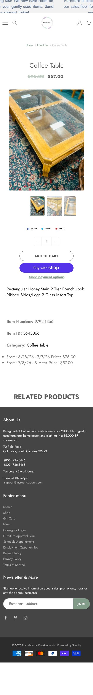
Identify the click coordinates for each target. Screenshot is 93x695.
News (7, 524)
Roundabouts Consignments (38, 645)
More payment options (46, 277)
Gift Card (9, 518)
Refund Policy (12, 553)
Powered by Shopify (69, 645)
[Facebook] (5, 617)
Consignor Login (14, 530)
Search (7, 507)
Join (81, 604)
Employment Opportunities (20, 547)
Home (29, 45)
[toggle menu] (5, 23)
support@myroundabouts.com (23, 482)
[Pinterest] (15, 617)
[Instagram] (25, 617)
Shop (6, 512)
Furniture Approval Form (19, 536)
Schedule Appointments (18, 541)
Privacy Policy (12, 559)
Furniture (42, 45)
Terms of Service (14, 564)
